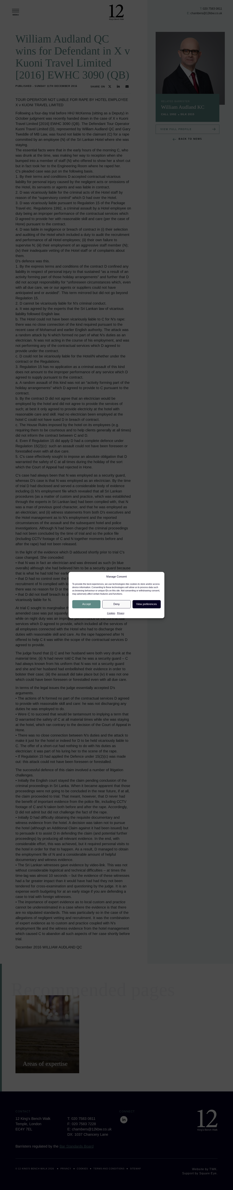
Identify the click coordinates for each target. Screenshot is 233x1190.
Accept (86, 604)
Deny (116, 604)
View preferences (146, 604)
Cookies (111, 613)
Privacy (120, 613)
